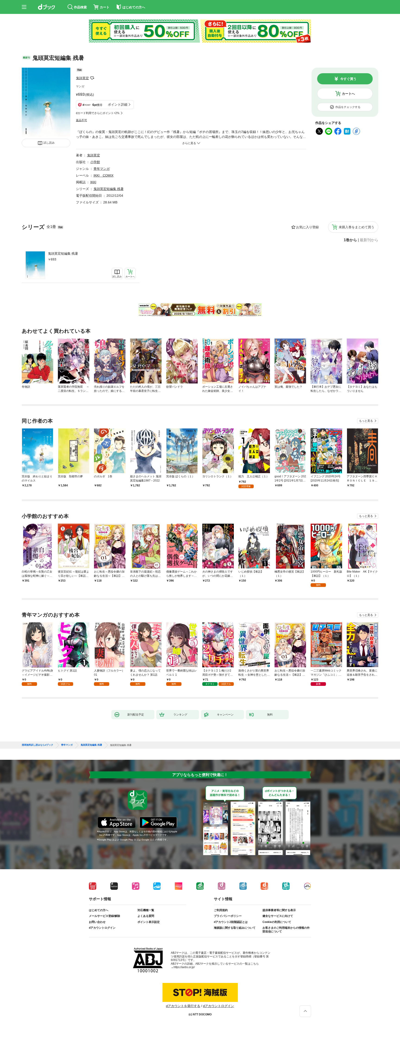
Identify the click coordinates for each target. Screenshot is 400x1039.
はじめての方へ (98, 910)
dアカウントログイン (102, 927)
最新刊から (369, 240)
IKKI (93, 182)
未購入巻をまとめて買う (356, 227)
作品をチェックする (347, 107)
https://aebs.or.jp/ (184, 967)
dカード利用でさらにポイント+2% (97, 113)
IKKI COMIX (103, 175)
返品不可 (81, 120)
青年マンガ (102, 169)
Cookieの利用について (276, 922)
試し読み (49, 142)
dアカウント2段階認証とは (231, 922)
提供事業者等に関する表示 (279, 910)
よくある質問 (146, 916)
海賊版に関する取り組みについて (235, 927)
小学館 (95, 162)
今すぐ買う (348, 79)
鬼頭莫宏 (82, 78)
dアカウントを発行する (183, 1006)
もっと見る (366, 420)
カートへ (348, 93)
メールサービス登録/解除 (104, 916)
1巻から (350, 240)
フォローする (92, 78)
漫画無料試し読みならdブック (37, 745)
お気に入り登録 (307, 227)
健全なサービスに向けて (277, 916)
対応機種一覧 (146, 910)
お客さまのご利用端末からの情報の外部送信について (286, 929)
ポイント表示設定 (149, 922)
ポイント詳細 (117, 104)
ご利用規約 (221, 910)
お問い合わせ (97, 922)
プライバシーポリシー (228, 916)
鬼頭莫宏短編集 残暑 (63, 253)
